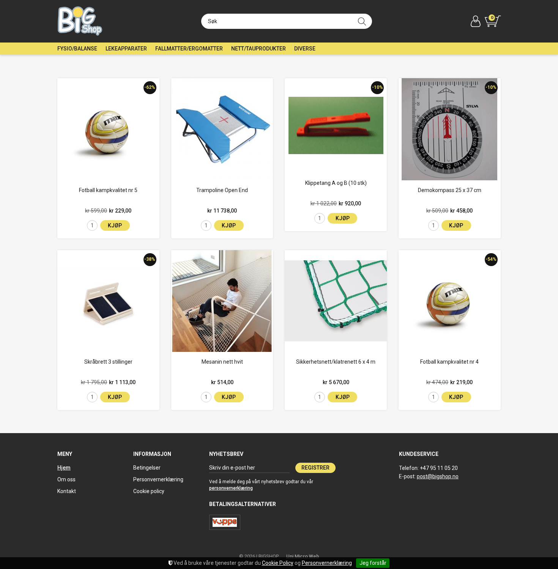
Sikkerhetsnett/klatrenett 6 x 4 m (335, 362)
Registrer (315, 468)
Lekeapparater (126, 49)
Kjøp (115, 225)
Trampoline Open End (222, 190)
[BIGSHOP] (80, 21)
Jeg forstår (372, 563)
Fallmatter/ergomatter (189, 49)
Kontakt (66, 491)
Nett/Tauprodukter (258, 49)
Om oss (66, 479)
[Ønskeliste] (65, 172)
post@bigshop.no (438, 476)
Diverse (304, 49)
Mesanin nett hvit (222, 362)
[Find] (362, 21)
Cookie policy (148, 491)
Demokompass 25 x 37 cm (449, 190)
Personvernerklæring (327, 563)
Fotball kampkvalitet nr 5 (108, 190)
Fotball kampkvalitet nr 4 (449, 362)
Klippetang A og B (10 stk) (336, 183)
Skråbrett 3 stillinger (108, 362)
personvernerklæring (231, 488)
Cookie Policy (277, 563)
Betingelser (147, 468)
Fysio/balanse (77, 49)
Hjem (64, 468)
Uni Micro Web (302, 556)
